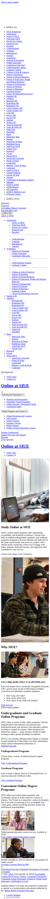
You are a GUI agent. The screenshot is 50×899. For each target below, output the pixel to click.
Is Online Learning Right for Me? (15, 864)
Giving (9, 153)
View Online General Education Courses (18, 837)
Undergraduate (12, 48)
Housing (10, 46)
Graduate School (13, 91)
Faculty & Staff (12, 175)
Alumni (9, 177)
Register (4, 437)
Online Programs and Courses (14, 411)
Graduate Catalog (13, 70)
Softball (9, 120)
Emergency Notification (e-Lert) (14, 881)
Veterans (10, 182)
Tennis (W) (11, 122)
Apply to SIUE (12, 36)
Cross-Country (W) (14, 110)
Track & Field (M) (14, 125)
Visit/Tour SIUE (13, 39)
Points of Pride (12, 161)
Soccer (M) (11, 115)
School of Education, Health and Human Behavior (18, 80)
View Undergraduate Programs (14, 763)
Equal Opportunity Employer (23, 879)
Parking (9, 139)
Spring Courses (12, 421)
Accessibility (40, 874)
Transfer (9, 55)
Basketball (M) (12, 103)
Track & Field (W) (14, 127)
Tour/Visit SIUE (18, 346)
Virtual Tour (11, 149)
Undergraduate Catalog (16, 67)
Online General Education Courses (21, 428)
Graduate (10, 51)
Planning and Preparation (12, 395)
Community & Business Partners (20, 180)
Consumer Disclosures (36, 876)
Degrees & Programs (15, 60)
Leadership (11, 163)
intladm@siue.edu (8, 746)
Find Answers (7, 705)
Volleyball (10, 130)
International (11, 53)
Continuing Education (15, 65)
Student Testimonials (10, 432)
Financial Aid (12, 43)
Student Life (11, 96)
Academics (11, 58)
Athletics (10, 98)
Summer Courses (13, 423)
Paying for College (14, 41)
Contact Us (11, 379)
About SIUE (11, 156)
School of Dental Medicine (17, 77)
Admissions (11, 34)
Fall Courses (11, 418)
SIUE (11, 874)
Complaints (6, 879)
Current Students (13, 173)
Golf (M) (10, 113)
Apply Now (11, 377)
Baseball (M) (11, 101)
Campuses (10, 168)
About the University (15, 158)
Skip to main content (9, 2)
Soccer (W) (11, 118)
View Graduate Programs (11, 780)
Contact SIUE (7, 876)
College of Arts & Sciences (17, 72)
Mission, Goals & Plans (16, 165)
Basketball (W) (12, 106)
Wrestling (10, 132)
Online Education (13, 63)
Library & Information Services (19, 94)
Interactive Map (13, 137)
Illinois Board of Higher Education (19, 890)
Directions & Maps (14, 142)
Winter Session (12, 425)
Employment (41, 879)
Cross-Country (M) (14, 108)
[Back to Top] (2, 867)
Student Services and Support (13, 435)
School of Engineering (15, 84)
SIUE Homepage (13, 32)
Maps (8, 134)
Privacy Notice (19, 876)
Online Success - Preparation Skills (21, 404)
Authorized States (13, 406)
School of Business (14, 75)
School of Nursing (14, 87)
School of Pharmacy (14, 89)
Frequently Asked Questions (18, 402)
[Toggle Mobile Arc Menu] (7, 213)
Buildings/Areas (13, 144)
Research (10, 151)
